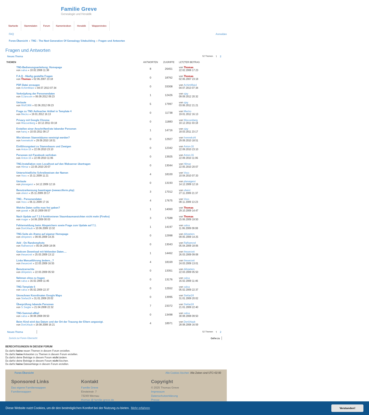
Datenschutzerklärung (164, 395)
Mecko (25, 114)
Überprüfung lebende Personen (35, 304)
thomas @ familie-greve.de (97, 399)
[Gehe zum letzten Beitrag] (195, 67)
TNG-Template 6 (25, 286)
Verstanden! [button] (347, 408)
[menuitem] (9, 34)
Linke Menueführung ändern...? (35, 260)
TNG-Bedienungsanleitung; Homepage (39, 67)
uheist (24, 193)
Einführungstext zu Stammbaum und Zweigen (43, 146)
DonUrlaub (27, 228)
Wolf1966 (26, 105)
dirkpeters (26, 236)
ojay (186, 93)
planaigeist (27, 184)
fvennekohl (27, 140)
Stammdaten (30, 26)
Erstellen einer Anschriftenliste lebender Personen (46, 128)
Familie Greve (79, 9)
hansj (24, 131)
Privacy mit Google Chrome (32, 120)
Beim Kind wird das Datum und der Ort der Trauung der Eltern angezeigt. (59, 321)
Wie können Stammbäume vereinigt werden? (43, 137)
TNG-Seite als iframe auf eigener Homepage (42, 234)
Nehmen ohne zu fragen (30, 278)
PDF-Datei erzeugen (28, 85)
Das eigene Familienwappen (28, 387)
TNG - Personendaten (29, 199)
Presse (155, 399)
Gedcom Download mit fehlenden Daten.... (41, 251)
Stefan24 (26, 298)
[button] (225, 56)
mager (24, 219)
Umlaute (21, 102)
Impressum (158, 391)
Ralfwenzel (27, 245)
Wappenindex (99, 26)
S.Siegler (26, 307)
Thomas (188, 67)
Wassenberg (28, 123)
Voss (24, 175)
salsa (24, 70)
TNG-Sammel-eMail (27, 313)
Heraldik (81, 26)
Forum (46, 26)
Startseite (13, 26)
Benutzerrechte (25, 269)
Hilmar (24, 166)
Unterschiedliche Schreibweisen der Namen (42, 172)
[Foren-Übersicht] (33, 11)
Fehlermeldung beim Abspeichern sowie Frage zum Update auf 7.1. (56, 225)
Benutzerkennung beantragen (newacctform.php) (45, 190)
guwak (24, 210)
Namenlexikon (63, 26)
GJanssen (26, 96)
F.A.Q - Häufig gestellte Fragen (34, 76)
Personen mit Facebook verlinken (36, 155)
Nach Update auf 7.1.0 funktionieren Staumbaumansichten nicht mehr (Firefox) (63, 216)
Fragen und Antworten (27, 50)
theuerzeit (26, 254)
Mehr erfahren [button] (140, 408)
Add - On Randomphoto (30, 242)
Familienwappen (21, 391)
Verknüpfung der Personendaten (35, 93)
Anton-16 (26, 149)
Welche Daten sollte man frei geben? (38, 207)
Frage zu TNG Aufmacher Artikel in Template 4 (43, 111)
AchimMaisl (27, 87)
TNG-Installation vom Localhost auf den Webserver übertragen (53, 163)
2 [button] (220, 56)
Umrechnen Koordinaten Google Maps (39, 295)
